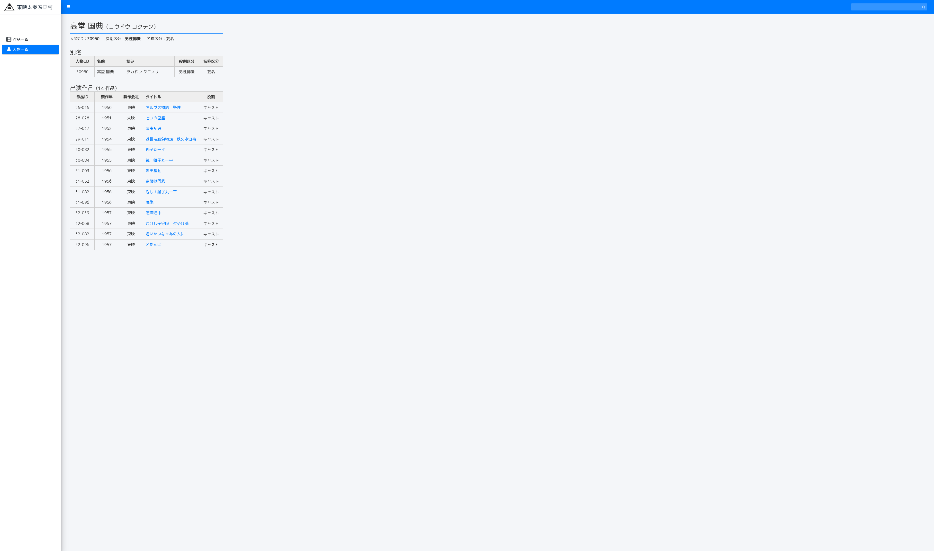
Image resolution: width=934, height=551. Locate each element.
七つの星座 (155, 118)
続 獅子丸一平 (159, 160)
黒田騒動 (153, 170)
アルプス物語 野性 (163, 107)
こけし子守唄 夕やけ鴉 (167, 223)
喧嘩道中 (153, 212)
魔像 (149, 202)
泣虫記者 (153, 128)
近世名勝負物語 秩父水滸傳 (171, 139)
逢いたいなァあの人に (165, 234)
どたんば (153, 244)
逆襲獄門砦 (155, 181)
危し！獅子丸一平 (161, 192)
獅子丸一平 (155, 149)
